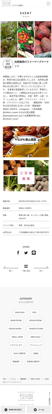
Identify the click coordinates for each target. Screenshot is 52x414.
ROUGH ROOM (35, 320)
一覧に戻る (26, 271)
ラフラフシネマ (16, 345)
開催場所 (16, 362)
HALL (34, 312)
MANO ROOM (16, 320)
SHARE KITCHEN (36, 329)
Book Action (20, 312)
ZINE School (35, 337)
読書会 (36, 353)
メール (41, 409)
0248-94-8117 (15, 409)
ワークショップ (36, 345)
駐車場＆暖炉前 (33, 362)
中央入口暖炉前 (19, 353)
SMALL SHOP (17, 337)
